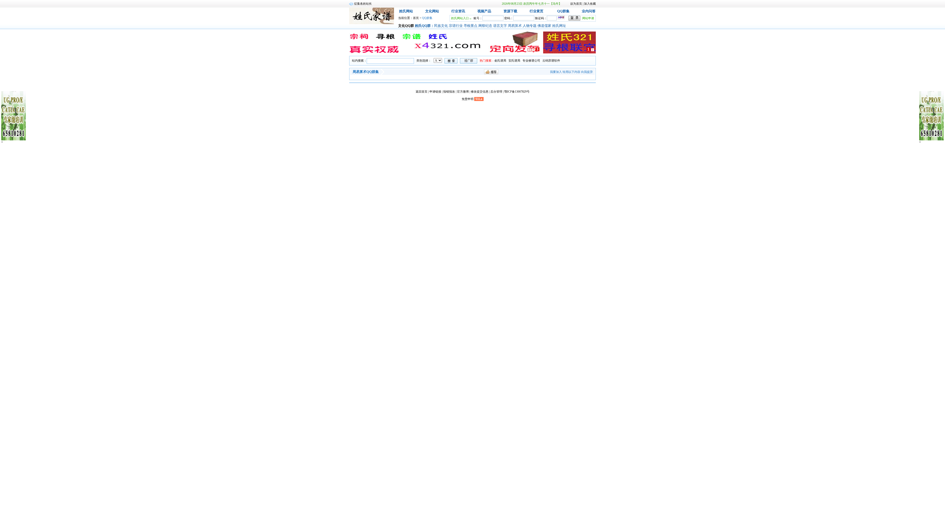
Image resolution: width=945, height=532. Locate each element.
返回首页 (421, 91)
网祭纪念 (485, 26)
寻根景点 (471, 26)
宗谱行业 (456, 26)
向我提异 (587, 72)
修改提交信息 (479, 91)
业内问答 (589, 11)
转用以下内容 (571, 72)
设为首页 (576, 3)
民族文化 (441, 26)
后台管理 (496, 91)
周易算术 (515, 26)
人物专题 (530, 26)
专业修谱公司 (531, 60)
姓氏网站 (406, 11)
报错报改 (449, 91)
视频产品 (484, 11)
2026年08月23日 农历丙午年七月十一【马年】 (532, 3)
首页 (416, 18)
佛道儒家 (544, 26)
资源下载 (510, 11)
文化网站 (432, 11)
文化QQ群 (406, 26)
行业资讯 (458, 11)
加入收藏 (590, 3)
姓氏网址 (559, 26)
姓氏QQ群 (423, 26)
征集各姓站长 (363, 3)
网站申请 (588, 18)
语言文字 (500, 26)
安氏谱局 (514, 60)
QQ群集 (563, 11)
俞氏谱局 (500, 60)
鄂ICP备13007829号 (517, 91)
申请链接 (435, 91)
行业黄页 (536, 11)
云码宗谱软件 (551, 60)
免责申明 (467, 99)
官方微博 (463, 91)
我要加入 (556, 72)
